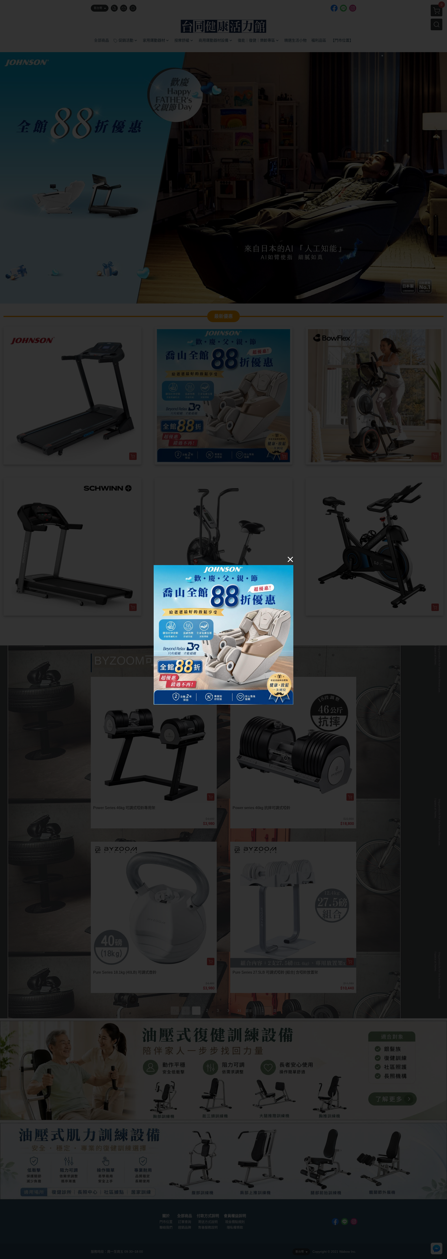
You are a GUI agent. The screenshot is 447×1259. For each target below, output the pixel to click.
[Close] (290, 559)
